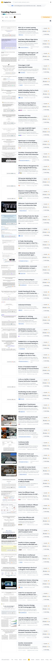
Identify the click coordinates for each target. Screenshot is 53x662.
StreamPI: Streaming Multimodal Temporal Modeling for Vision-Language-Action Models (28, 418)
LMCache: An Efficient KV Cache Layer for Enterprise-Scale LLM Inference (27, 619)
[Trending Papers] (14, 17)
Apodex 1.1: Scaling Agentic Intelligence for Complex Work (27, 79)
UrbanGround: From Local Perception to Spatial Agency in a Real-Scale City (28, 455)
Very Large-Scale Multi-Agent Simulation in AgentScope (27, 129)
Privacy (16, 659)
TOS (12, 659)
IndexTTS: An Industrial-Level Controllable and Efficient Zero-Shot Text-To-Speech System (27, 594)
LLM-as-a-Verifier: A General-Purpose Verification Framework (27, 380)
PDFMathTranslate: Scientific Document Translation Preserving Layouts (28, 631)
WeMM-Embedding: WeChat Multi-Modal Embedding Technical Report (28, 91)
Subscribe (39, 5)
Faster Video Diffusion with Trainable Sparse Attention (26, 518)
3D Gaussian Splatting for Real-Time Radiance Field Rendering (27, 179)
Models (32, 659)
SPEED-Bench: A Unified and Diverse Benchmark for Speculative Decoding (28, 556)
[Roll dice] (50, 21)
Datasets (37, 659)
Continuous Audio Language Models (23, 443)
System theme (6, 659)
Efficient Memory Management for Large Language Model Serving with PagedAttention (28, 167)
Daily (3, 17)
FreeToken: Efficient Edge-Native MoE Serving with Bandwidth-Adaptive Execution (28, 40)
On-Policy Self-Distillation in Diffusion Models (26, 480)
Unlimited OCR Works (24, 305)
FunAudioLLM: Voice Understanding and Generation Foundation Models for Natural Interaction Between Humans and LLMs (28, 116)
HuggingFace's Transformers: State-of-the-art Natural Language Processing (28, 405)
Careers (24, 659)
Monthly (11, 17)
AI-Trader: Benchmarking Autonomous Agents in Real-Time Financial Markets (28, 242)
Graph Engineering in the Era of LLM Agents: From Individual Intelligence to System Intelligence (28, 569)
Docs (51, 659)
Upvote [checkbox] (46, 28)
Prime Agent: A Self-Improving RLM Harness (25, 66)
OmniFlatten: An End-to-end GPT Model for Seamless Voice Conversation (27, 330)
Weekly (6, 17)
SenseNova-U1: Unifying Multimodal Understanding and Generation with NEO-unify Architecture (27, 317)
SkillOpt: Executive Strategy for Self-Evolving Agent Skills (26, 606)
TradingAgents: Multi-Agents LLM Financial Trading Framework (28, 53)
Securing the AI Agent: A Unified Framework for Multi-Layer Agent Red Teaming (28, 229)
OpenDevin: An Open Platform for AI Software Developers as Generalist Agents (27, 104)
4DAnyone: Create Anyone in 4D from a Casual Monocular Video (27, 204)
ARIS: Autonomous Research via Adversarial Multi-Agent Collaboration (26, 254)
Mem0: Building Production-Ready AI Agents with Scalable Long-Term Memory (28, 217)
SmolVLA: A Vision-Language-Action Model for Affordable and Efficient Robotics (27, 543)
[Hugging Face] (29, 660)
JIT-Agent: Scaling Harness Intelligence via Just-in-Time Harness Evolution (26, 354)
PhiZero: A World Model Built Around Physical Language (26, 430)
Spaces (42, 659)
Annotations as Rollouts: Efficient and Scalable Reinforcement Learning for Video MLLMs (28, 506)
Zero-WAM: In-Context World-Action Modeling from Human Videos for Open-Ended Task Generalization (27, 468)
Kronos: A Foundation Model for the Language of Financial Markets (28, 367)
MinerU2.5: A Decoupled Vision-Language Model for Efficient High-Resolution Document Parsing (28, 192)
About (20, 659)
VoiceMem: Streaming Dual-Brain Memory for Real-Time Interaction (28, 153)
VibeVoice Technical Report (26, 279)
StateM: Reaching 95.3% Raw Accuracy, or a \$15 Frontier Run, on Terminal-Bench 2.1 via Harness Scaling (28, 292)
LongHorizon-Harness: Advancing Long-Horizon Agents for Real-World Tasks (28, 581)
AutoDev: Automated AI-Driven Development (25, 644)
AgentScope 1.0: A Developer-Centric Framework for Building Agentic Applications (27, 142)
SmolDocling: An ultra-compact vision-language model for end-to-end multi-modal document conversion (28, 393)
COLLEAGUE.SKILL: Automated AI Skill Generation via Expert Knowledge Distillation (27, 267)
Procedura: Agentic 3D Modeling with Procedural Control (27, 531)
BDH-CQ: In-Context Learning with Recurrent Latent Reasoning (28, 28)
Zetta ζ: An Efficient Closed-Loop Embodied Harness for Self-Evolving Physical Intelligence (28, 493)
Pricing (47, 659)
